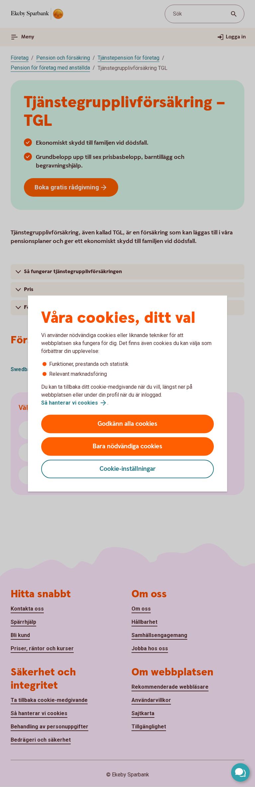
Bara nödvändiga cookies (127, 446)
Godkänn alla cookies (127, 424)
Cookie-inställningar (128, 469)
